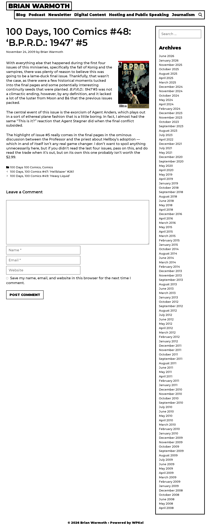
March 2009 (167, 477)
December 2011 (170, 345)
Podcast (37, 15)
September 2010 (171, 402)
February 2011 (169, 380)
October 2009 (169, 446)
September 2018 (171, 192)
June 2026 (166, 56)
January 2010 (168, 433)
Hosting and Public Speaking (139, 15)
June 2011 (166, 367)
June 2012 (166, 319)
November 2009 (171, 442)
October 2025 (169, 69)
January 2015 (168, 244)
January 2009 (169, 486)
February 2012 (169, 337)
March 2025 (167, 82)
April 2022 (166, 139)
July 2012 (165, 315)
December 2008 (171, 490)
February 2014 (169, 266)
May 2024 (166, 100)
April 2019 (166, 179)
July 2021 (165, 148)
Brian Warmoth (39, 6)
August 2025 (168, 73)
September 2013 (171, 280)
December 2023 (170, 113)
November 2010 (170, 394)
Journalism (183, 15)
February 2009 (169, 481)
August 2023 (168, 130)
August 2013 (168, 284)
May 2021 (165, 152)
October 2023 (169, 122)
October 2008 (169, 495)
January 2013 (168, 297)
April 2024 (166, 104)
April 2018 (166, 209)
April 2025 (166, 78)
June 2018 (166, 201)
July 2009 (166, 459)
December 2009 (171, 438)
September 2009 (171, 451)
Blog (21, 15)
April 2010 (166, 420)
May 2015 (165, 227)
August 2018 (168, 196)
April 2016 (166, 218)
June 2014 (166, 258)
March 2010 (167, 424)
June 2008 (166, 499)
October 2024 (169, 95)
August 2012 (168, 310)
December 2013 (170, 271)
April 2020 (166, 170)
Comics (47, 167)
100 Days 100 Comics (25, 167)
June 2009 (166, 464)
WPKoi (137, 523)
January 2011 (168, 385)
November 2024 (171, 91)
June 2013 (166, 288)
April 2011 (165, 376)
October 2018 (169, 187)
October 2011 (168, 354)
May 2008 (166, 503)
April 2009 (166, 473)
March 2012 (167, 332)
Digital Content (90, 15)
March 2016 (167, 223)
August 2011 (167, 363)
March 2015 (167, 236)
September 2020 (171, 161)
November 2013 (170, 275)
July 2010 (165, 407)
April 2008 (166, 508)
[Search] (200, 15)
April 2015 (166, 231)
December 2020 (171, 157)
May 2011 (165, 372)
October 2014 (169, 249)
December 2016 (170, 214)
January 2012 (168, 341)
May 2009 (166, 468)
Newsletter (59, 15)
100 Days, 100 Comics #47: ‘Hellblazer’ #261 (42, 171)
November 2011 (170, 350)
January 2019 (168, 183)
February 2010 (169, 429)
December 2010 (170, 389)
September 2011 (170, 359)
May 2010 (165, 416)
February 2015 (169, 240)
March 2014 (167, 262)
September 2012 (171, 306)
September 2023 (171, 126)
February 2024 (169, 108)
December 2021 (170, 144)
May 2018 (165, 205)
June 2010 (166, 411)
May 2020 (166, 166)
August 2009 (168, 455)
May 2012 (165, 323)
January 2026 (168, 60)
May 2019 (165, 174)
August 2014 (168, 253)
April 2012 (166, 328)
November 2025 (170, 65)
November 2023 (170, 117)
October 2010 (169, 398)
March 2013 (167, 293)
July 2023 (166, 135)
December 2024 (171, 87)
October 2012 (168, 302)
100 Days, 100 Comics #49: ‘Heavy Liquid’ (40, 176)
